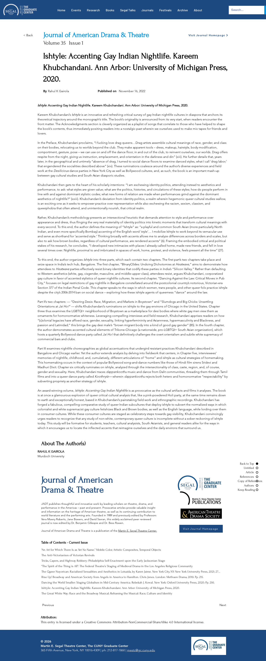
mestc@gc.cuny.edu (141, 650)
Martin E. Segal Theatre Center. (137, 530)
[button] (76, 10)
